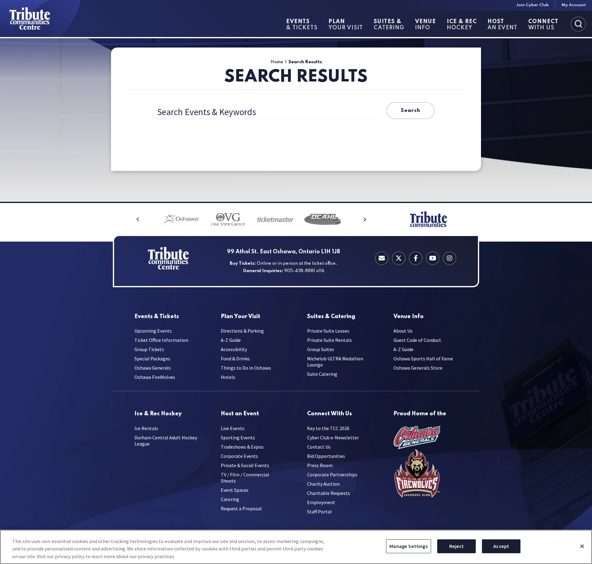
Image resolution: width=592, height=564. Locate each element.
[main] (296, 120)
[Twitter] (398, 258)
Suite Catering (322, 374)
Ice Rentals (146, 428)
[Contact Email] (381, 258)
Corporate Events (239, 456)
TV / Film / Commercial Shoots (245, 477)
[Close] (582, 546)
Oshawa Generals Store (417, 368)
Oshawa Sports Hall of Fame (423, 358)
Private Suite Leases (328, 331)
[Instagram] (449, 258)
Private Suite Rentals (329, 340)
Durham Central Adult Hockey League (165, 440)
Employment (321, 502)
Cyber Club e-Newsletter (333, 437)
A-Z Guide (231, 340)
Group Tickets (149, 349)
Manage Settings (408, 546)
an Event (502, 25)
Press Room (320, 465)
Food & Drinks (235, 358)
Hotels (228, 377)
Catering (389, 25)
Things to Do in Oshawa (246, 368)
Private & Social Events (245, 465)
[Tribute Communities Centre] (40, 18)
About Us (403, 331)
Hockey (462, 25)
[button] (138, 219)
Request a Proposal (241, 508)
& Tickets (302, 25)
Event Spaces (235, 490)
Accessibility (234, 349)
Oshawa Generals (152, 368)
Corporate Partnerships (332, 474)
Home (276, 62)
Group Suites (320, 349)
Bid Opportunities (326, 456)
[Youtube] (432, 258)
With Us (543, 25)
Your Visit (345, 25)
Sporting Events (238, 437)
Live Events (233, 428)
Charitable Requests (328, 493)
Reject (456, 546)
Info (425, 25)
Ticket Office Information (161, 340)
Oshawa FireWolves (154, 377)
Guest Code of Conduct (417, 340)
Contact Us (319, 447)
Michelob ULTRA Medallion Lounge (335, 361)
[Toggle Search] (578, 24)
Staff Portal (319, 511)
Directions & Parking (242, 331)
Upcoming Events (153, 331)
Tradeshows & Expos (242, 447)
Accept (501, 546)
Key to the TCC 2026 (328, 428)
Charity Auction (323, 484)
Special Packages (152, 358)
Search (410, 110)
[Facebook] (415, 258)
